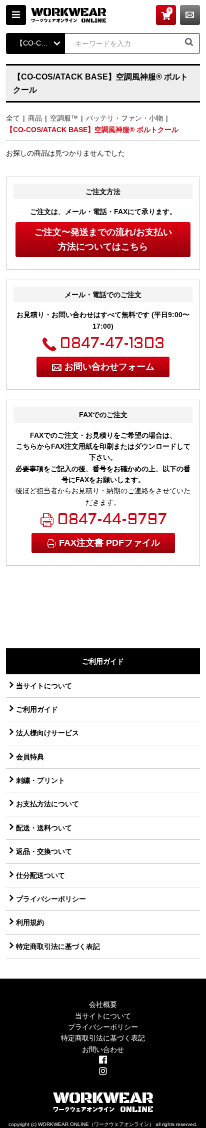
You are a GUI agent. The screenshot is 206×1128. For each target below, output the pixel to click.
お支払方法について (47, 804)
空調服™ (64, 118)
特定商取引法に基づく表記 (58, 946)
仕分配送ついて (40, 875)
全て (13, 118)
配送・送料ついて (44, 828)
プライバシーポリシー (51, 899)
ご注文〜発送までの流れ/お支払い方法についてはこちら (103, 239)
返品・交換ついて (44, 851)
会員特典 (30, 757)
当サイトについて (44, 686)
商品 (35, 118)
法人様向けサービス (47, 733)
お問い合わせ (190, 15)
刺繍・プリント (40, 780)
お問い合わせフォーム (109, 367)
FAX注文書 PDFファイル (109, 543)
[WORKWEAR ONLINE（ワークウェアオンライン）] (68, 15)
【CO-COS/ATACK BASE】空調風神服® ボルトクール (92, 130)
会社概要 (103, 1004)
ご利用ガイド (37, 709)
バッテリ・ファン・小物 (124, 118)
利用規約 (30, 922)
